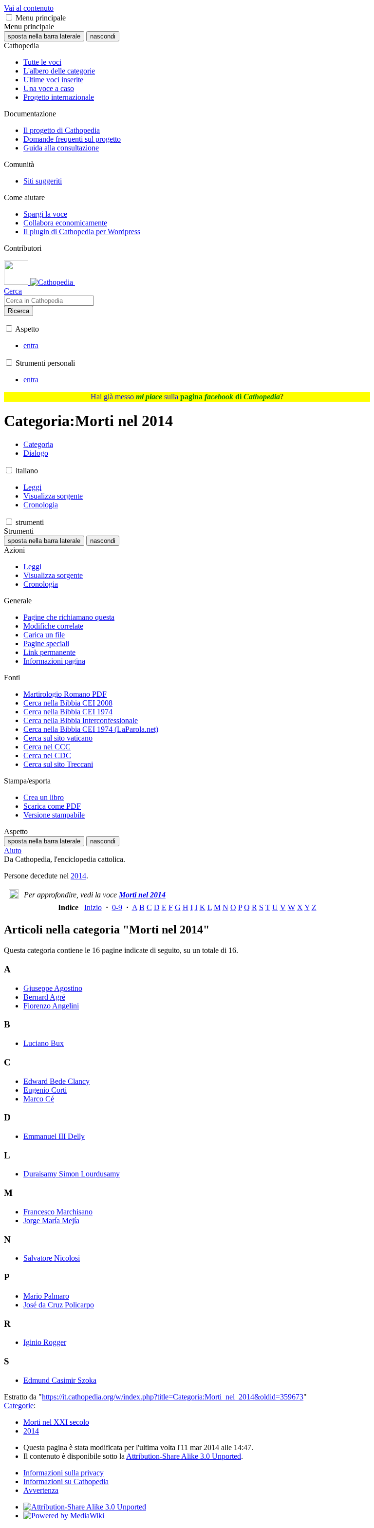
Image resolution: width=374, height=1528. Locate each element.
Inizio (93, 907)
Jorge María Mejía (51, 1220)
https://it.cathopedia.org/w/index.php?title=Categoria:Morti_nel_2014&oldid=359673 (172, 1397)
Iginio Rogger (44, 1342)
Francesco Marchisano (58, 1212)
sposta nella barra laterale (44, 36)
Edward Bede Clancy (56, 1081)
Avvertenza (40, 1490)
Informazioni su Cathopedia (66, 1481)
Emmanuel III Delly (54, 1136)
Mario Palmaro (46, 1296)
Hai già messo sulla (185, 396)
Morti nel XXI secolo (56, 1422)
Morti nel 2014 (142, 895)
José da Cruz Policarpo (58, 1305)
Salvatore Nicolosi (51, 1258)
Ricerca (18, 311)
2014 (78, 876)
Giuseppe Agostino (52, 988)
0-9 (117, 907)
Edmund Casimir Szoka (59, 1380)
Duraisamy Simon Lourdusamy (71, 1174)
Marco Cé (38, 1099)
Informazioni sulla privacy (63, 1473)
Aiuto (12, 850)
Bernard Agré (44, 997)
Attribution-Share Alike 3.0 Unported (183, 1456)
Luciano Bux (43, 1043)
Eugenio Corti (45, 1090)
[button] (9, 17)
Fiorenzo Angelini (51, 1006)
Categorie (19, 1405)
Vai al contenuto (29, 8)
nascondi (102, 36)
